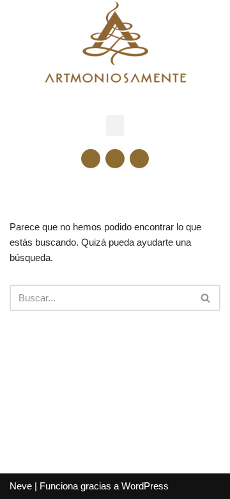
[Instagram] (115, 158)
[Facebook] (90, 158)
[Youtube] (139, 158)
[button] (115, 125)
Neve (21, 485)
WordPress (145, 485)
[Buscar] (206, 298)
